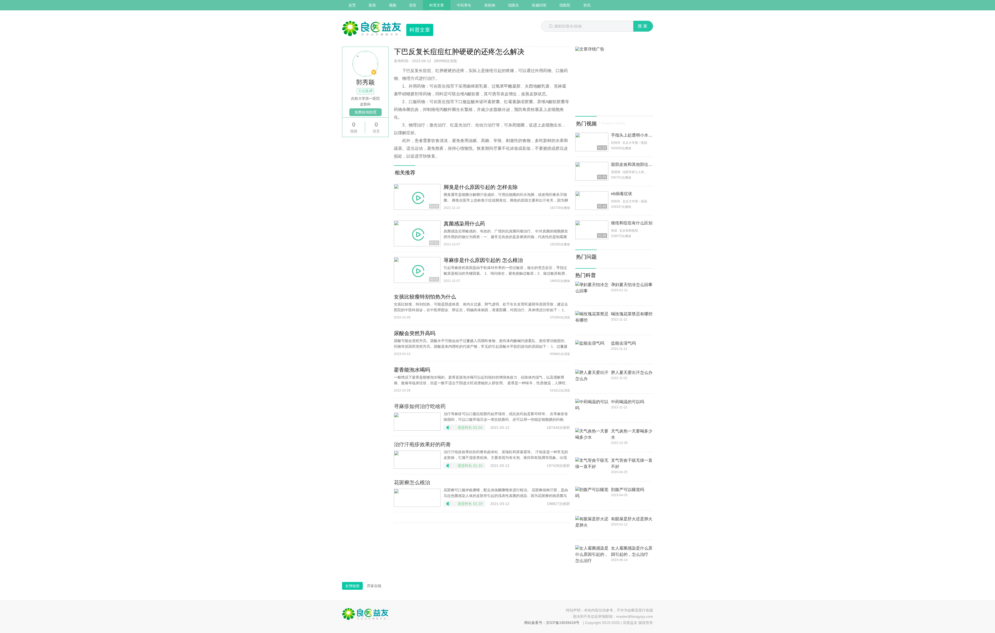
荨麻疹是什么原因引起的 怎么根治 (483, 260)
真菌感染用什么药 (464, 223)
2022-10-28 (402, 317)
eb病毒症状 (621, 193)
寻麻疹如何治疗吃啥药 (420, 406)
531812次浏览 (560, 390)
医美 (372, 5)
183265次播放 (560, 244)
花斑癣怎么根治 (412, 482)
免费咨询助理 (365, 112)
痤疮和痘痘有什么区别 (631, 223)
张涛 (614, 230)
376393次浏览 (560, 317)
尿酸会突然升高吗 (414, 333)
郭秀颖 (365, 82)
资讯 (587, 5)
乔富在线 (374, 586)
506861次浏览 (560, 354)
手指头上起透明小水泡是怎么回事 (642, 135)
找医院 (564, 5)
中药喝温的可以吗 (627, 402)
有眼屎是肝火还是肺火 (631, 519)
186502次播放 (560, 281)
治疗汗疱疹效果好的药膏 (422, 444)
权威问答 (539, 5)
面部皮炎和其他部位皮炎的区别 (640, 164)
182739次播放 (560, 208)
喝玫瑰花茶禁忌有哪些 (631, 314)
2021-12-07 (452, 244)
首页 (352, 5)
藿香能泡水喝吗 (412, 370)
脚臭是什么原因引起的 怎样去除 (481, 187)
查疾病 (489, 5)
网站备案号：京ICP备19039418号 (551, 623)
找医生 (513, 5)
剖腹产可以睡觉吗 (627, 489)
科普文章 (436, 5)
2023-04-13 (402, 354)
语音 (412, 5)
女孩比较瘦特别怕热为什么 (425, 297)
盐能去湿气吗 (623, 343)
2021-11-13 (452, 208)
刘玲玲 (615, 143)
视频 (392, 5)
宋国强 (615, 172)
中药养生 (464, 5)
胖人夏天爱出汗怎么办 (631, 372)
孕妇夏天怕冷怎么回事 (631, 284)
